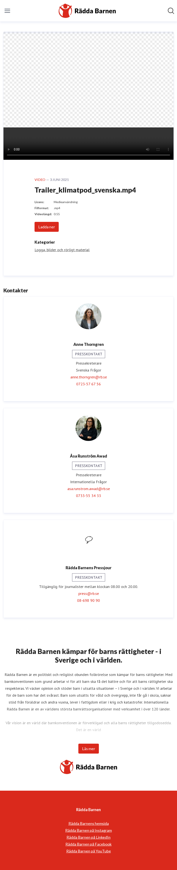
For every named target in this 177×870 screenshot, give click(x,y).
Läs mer (88, 748)
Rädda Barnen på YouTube (88, 851)
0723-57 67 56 (88, 383)
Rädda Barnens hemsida (88, 823)
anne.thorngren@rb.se (88, 377)
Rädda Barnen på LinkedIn (88, 837)
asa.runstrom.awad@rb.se (88, 488)
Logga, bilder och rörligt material (62, 249)
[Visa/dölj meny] (7, 10)
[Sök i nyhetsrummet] (171, 10)
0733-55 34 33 (88, 495)
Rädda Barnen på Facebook (88, 844)
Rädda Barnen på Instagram (88, 830)
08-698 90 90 (88, 600)
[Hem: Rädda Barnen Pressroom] (87, 11)
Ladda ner (46, 226)
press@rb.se (88, 593)
